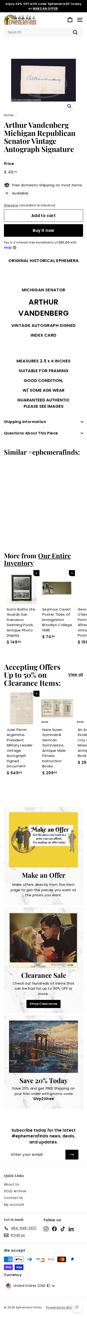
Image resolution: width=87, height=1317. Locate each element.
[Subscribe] (71, 1154)
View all (75, 674)
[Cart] (69, 20)
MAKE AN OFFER (45, 8)
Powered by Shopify (62, 1307)
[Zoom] (69, 106)
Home (9, 115)
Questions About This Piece (31, 433)
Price (9, 163)
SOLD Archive (15, 1191)
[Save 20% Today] (43, 1047)
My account (14, 1204)
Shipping (11, 205)
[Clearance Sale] (43, 940)
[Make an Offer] (43, 839)
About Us (11, 1184)
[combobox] (43, 32)
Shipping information (25, 421)
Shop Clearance (43, 1004)
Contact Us (13, 1197)
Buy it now (43, 230)
